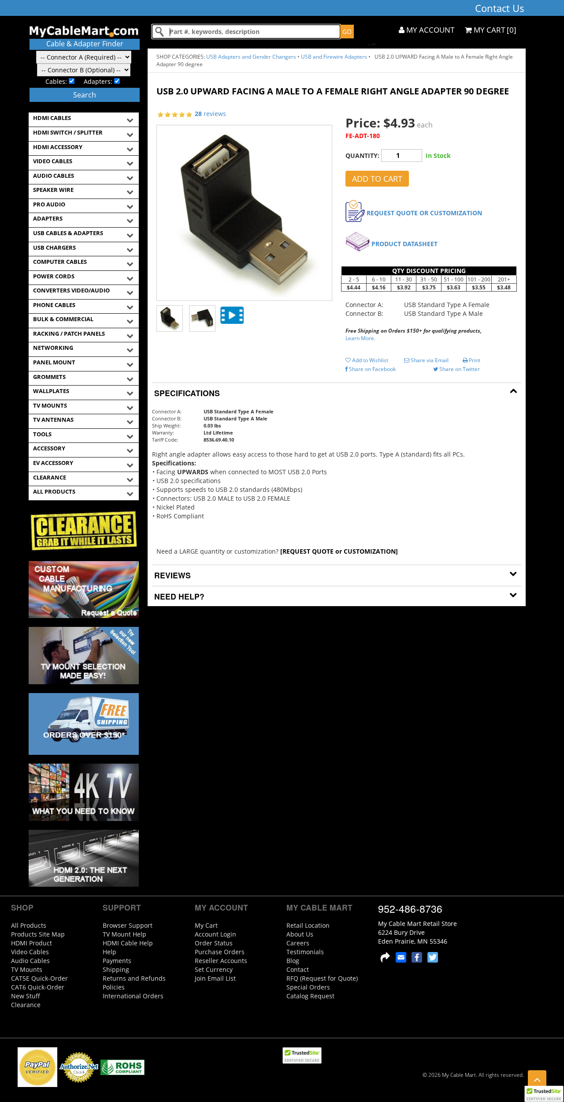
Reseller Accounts (221, 960)
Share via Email (429, 360)
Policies (114, 987)
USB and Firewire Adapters (334, 56)
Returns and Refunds (134, 978)
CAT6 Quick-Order (37, 987)
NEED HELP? (178, 596)
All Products (28, 925)
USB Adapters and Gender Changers (251, 56)
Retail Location (308, 925)
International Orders (133, 996)
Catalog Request (310, 996)
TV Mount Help (124, 934)
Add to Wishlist (369, 360)
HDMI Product (31, 943)
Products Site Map (38, 934)
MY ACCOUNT (429, 30)
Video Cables (30, 952)
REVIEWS (171, 575)
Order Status (214, 943)
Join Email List (215, 978)
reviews (210, 113)
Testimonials (305, 952)
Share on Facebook (372, 369)
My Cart (206, 925)
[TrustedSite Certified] (543, 1094)
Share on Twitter (459, 369)
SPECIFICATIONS (186, 392)
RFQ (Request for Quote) (322, 978)
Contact (297, 969)
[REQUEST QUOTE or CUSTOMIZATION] (339, 551)
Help (109, 952)
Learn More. (360, 338)
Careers (297, 943)
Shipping (116, 969)
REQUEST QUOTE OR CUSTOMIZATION (424, 213)
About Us (299, 934)
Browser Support (127, 925)
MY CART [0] (494, 30)
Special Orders (308, 987)
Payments (117, 960)
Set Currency (214, 969)
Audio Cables (30, 960)
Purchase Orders (220, 952)
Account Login (215, 934)
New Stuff (25, 996)
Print (474, 360)
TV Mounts (26, 969)
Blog (292, 960)
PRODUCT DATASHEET (404, 244)
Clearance (26, 1005)
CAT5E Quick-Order (39, 978)
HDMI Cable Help (128, 943)
